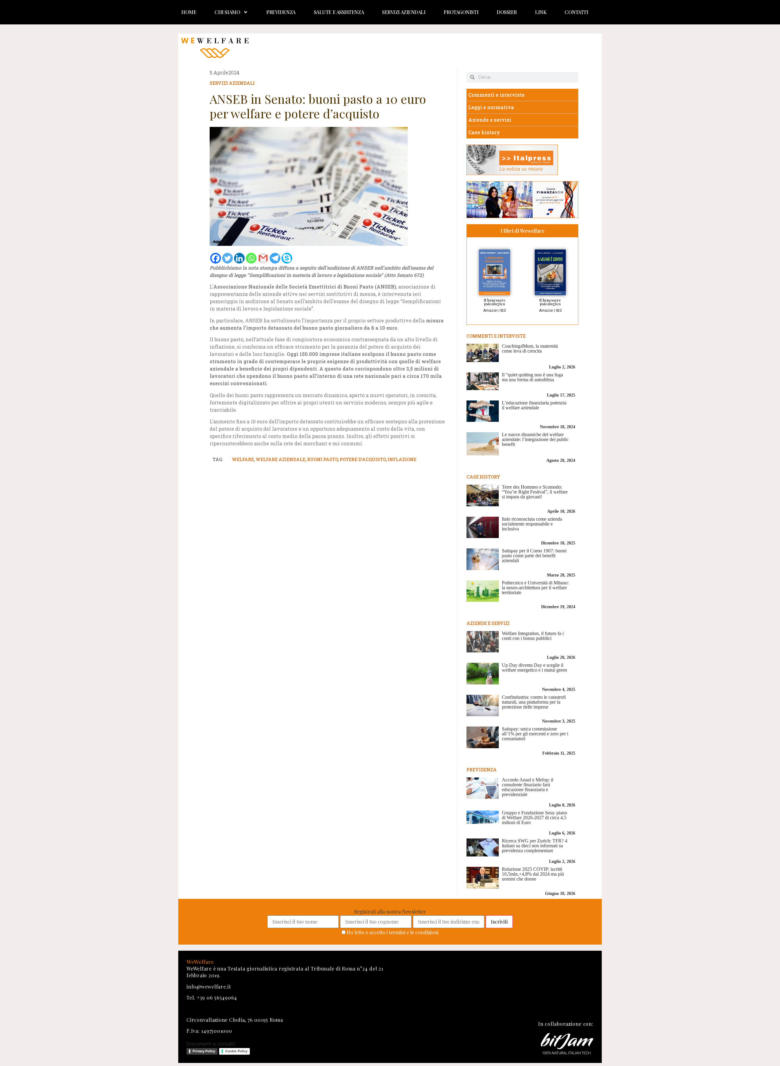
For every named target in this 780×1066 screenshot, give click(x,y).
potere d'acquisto (363, 459)
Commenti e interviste (496, 95)
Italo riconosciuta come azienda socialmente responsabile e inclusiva (532, 523)
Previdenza (281, 12)
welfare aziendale (280, 459)
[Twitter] (227, 258)
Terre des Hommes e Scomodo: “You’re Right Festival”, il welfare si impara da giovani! (535, 491)
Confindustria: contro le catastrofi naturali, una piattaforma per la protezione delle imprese (534, 702)
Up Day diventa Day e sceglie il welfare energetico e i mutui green (534, 667)
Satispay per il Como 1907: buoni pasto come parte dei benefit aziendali (534, 555)
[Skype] (287, 258)
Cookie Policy (236, 1051)
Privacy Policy (204, 1051)
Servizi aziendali (403, 12)
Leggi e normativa (491, 107)
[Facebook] (215, 258)
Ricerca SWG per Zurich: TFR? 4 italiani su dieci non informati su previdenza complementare (534, 845)
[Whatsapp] (251, 258)
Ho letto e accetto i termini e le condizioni (392, 932)
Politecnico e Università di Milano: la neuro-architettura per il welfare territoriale (535, 587)
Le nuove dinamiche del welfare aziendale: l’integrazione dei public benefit (535, 439)
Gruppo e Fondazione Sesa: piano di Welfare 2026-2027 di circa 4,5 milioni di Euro (534, 817)
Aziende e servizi (489, 120)
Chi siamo (227, 12)
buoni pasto (322, 459)
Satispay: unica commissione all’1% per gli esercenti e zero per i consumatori (535, 733)
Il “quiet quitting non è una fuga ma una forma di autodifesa (532, 377)
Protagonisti (461, 12)
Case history (484, 132)
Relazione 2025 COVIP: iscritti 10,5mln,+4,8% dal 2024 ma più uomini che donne (533, 874)
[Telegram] (275, 258)
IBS (503, 310)
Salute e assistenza (339, 12)
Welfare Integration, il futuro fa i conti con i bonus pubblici (533, 636)
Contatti (576, 12)
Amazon (490, 310)
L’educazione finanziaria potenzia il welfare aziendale (534, 405)
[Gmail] (263, 258)
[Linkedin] (239, 258)
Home (188, 12)
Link (540, 12)
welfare (243, 459)
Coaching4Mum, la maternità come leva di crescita (530, 348)
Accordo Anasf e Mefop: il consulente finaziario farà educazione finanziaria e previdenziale (527, 787)
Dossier (507, 12)
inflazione (402, 459)
